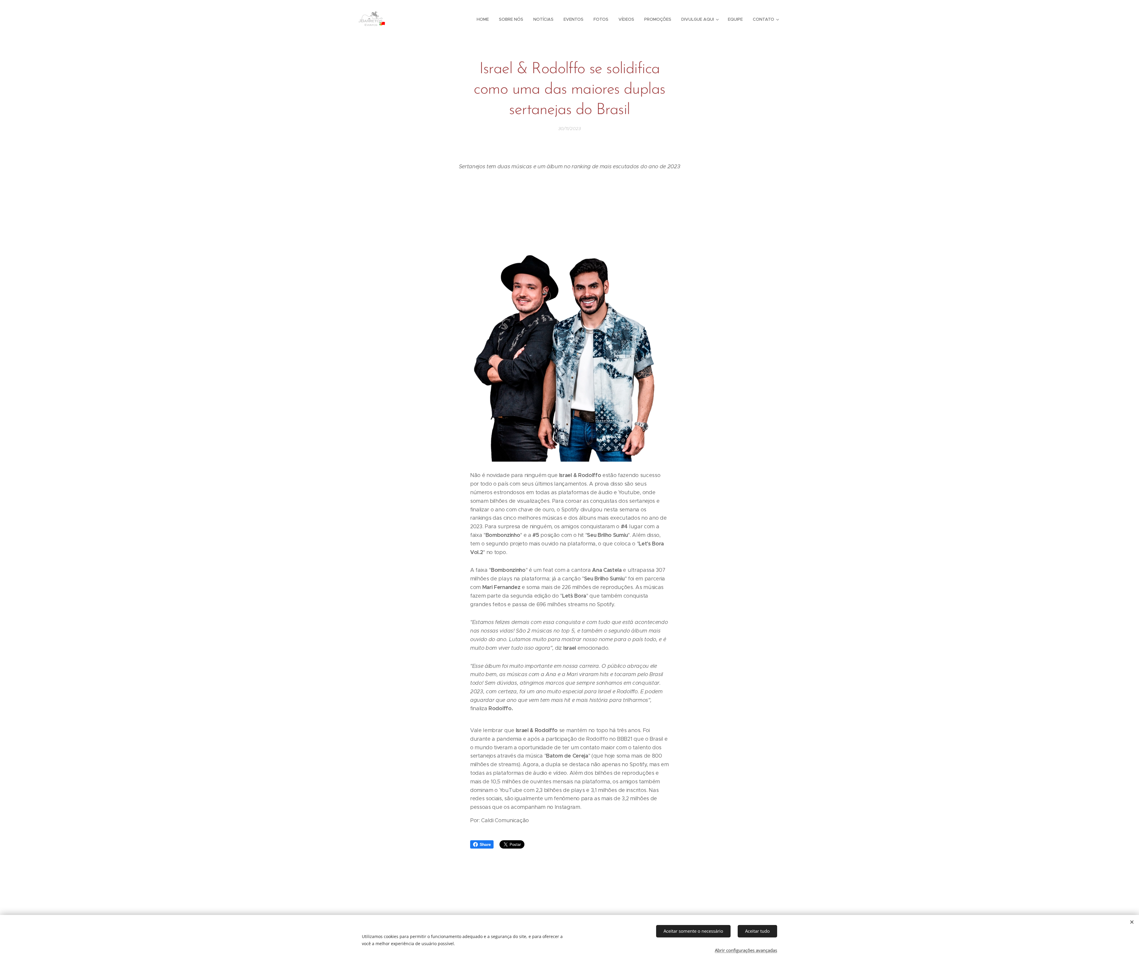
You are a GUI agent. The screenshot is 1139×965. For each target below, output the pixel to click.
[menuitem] (483, 19)
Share (485, 844)
